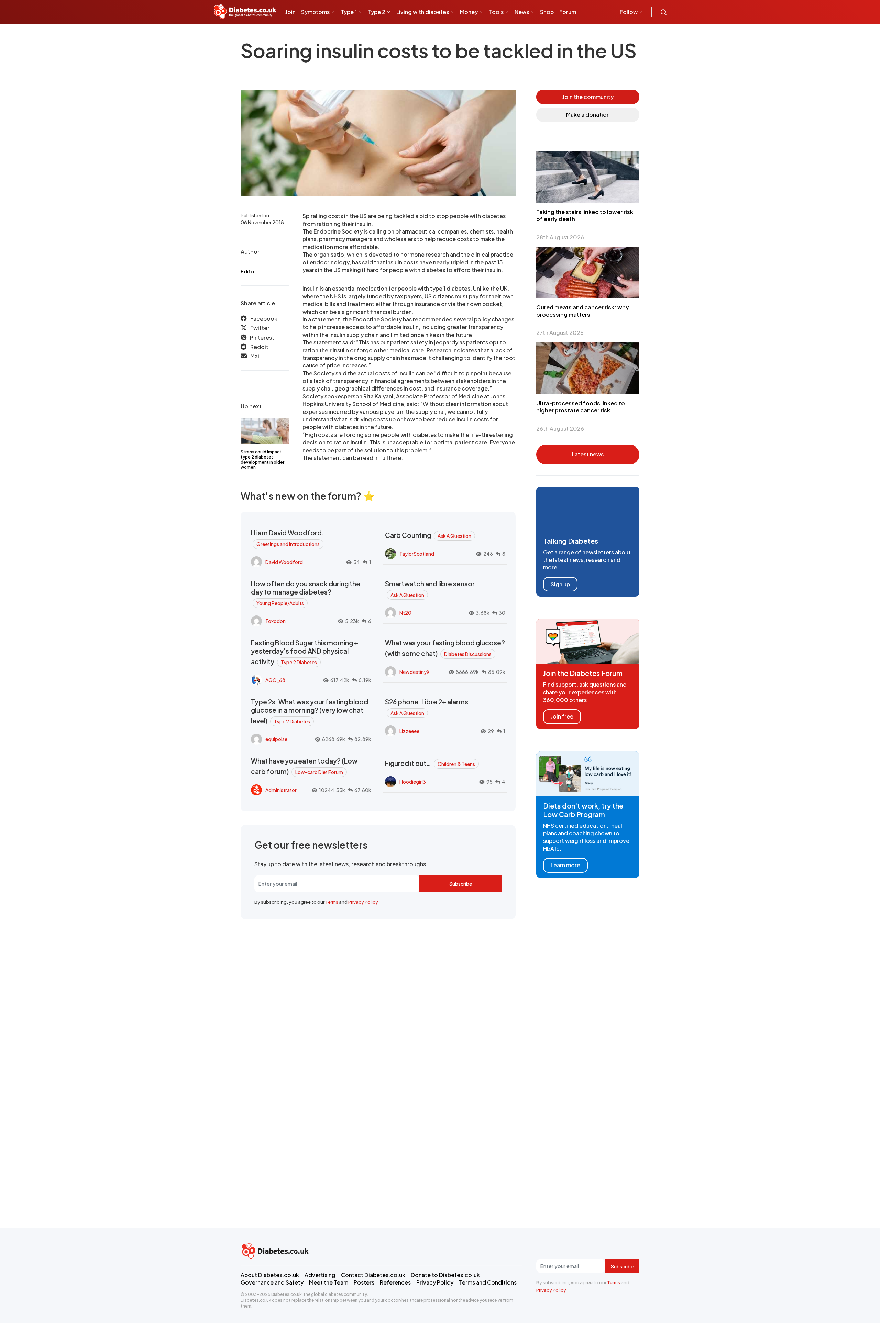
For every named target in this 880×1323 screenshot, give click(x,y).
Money (469, 11)
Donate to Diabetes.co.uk (445, 1274)
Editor (248, 271)
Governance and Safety (272, 1282)
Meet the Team (328, 1282)
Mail (255, 356)
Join (290, 11)
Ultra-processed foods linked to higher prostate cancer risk (580, 406)
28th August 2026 (560, 237)
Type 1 (349, 11)
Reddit (259, 347)
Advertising (320, 1274)
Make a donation (588, 114)
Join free (562, 716)
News (522, 11)
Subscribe (460, 884)
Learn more (565, 865)
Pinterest (262, 337)
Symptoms (315, 11)
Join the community (588, 96)
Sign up (560, 584)
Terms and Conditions (488, 1282)
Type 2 (376, 11)
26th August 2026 (560, 428)
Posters (364, 1282)
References (395, 1282)
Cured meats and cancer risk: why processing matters (582, 311)
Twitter (260, 328)
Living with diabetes (422, 11)
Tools (496, 11)
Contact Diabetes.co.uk (373, 1274)
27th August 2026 (560, 332)
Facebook (263, 318)
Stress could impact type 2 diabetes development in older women (262, 459)
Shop (547, 11)
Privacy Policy (363, 902)
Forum (567, 11)
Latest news (588, 454)
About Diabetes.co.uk (270, 1274)
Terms (331, 902)
